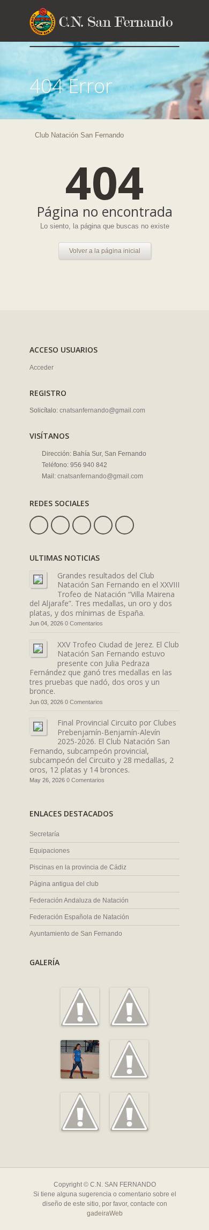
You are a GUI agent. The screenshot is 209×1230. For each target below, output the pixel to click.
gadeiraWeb (105, 1213)
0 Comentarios (84, 623)
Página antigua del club (64, 884)
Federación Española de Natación (79, 917)
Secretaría (44, 834)
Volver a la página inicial (104, 251)
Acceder (41, 367)
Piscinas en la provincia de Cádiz (77, 867)
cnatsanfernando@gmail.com (102, 410)
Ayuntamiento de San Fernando (75, 933)
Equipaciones (49, 850)
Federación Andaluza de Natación (79, 900)
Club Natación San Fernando (79, 135)
